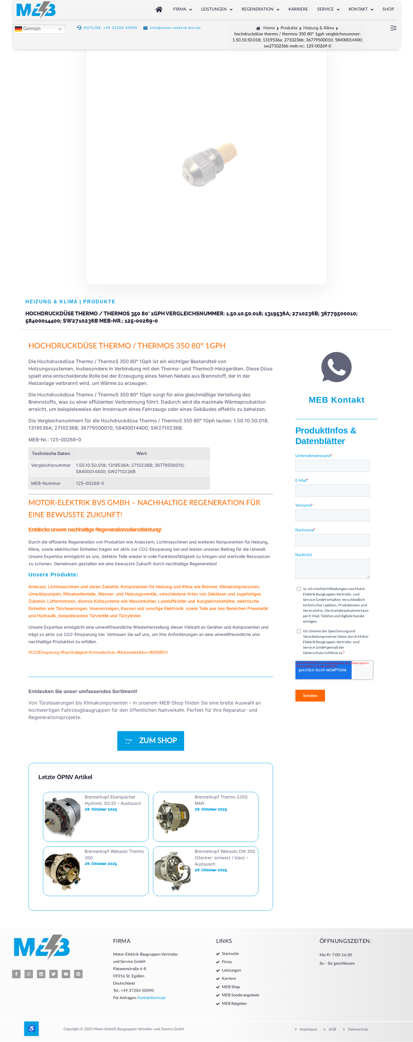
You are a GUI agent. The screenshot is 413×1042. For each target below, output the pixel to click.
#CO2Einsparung (43, 652)
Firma (179, 9)
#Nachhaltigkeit (74, 652)
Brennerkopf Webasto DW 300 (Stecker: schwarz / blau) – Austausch (225, 857)
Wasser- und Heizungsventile (127, 593)
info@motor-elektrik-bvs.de (175, 28)
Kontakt (358, 9)
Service (325, 9)
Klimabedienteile (79, 593)
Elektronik (174, 608)
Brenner (209, 586)
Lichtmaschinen (63, 586)
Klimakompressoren (239, 586)
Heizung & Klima (51, 301)
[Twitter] (53, 974)
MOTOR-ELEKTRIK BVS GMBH (79, 503)
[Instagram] (28, 974)
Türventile (99, 615)
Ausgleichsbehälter (216, 601)
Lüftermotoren (61, 601)
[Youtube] (66, 974)
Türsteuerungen (71, 608)
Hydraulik (46, 615)
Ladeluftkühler (172, 601)
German (31, 28)
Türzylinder (129, 615)
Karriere (298, 9)
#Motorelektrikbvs (132, 652)
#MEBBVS (158, 652)
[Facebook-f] (16, 974)
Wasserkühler (142, 601)
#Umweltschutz (102, 652)
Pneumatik (257, 608)
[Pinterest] (78, 974)
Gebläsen (217, 593)
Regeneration (258, 9)
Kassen (128, 608)
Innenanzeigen (104, 608)
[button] (183, 9)
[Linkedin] (41, 974)
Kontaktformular (152, 998)
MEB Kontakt (337, 400)
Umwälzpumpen (44, 593)
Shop (388, 9)
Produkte (99, 301)
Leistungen (214, 9)
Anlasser (37, 586)
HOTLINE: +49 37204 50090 (110, 28)
